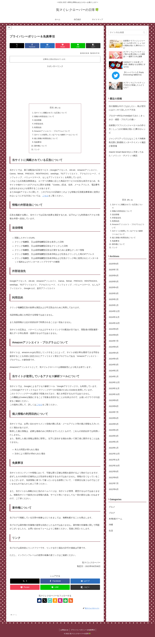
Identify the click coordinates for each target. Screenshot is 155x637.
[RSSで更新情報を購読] (70, 600)
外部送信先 (38, 124)
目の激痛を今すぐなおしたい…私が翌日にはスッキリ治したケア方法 (127, 108)
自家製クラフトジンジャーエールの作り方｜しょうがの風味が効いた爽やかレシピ (127, 129)
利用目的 (37, 127)
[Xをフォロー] (44, 600)
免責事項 (37, 142)
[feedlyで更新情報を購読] (65, 600)
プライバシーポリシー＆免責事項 (83, 630)
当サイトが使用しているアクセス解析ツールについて (56, 135)
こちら (45, 196)
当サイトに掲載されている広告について (50, 113)
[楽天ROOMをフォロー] (60, 600)
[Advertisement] (55, 84)
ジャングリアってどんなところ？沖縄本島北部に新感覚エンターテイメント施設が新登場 (127, 142)
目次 (52, 107)
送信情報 (37, 120)
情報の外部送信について (44, 116)
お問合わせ (64, 630)
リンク (37, 149)
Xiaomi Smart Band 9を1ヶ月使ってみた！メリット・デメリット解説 (126, 154)
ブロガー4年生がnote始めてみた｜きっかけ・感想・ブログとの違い (127, 117)
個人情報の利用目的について (46, 138)
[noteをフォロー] (50, 600)
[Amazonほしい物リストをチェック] (55, 600)
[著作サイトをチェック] (39, 600)
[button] (93, 45)
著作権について (40, 146)
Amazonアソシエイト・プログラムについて (52, 131)
